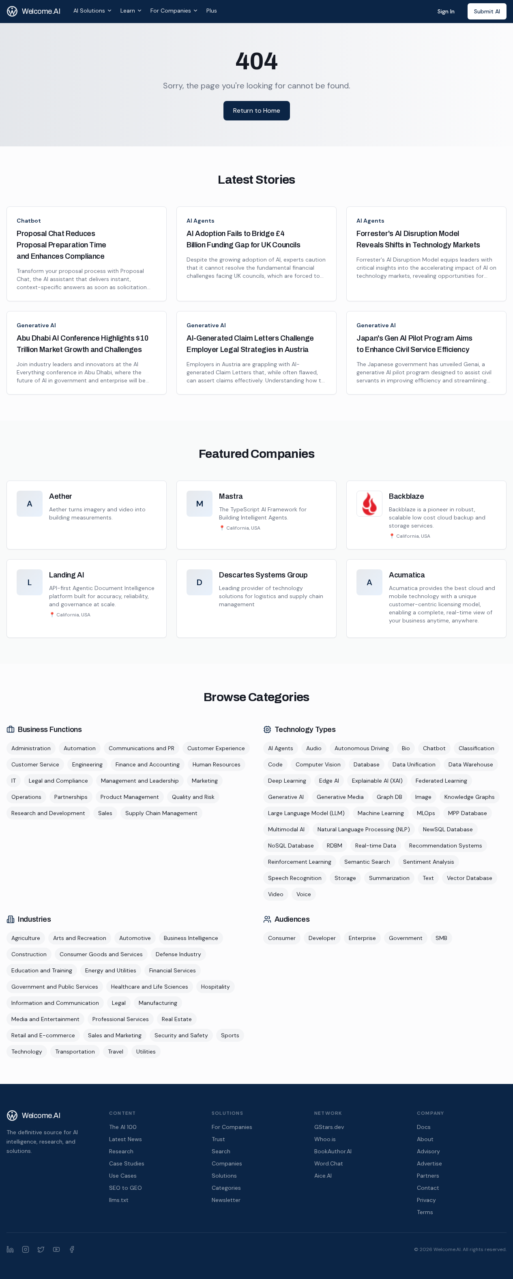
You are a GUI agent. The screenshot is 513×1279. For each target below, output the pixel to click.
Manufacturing (158, 1002)
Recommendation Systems (445, 845)
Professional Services (120, 1019)
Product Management (130, 796)
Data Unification (414, 764)
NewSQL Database (448, 829)
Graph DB (389, 796)
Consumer (282, 938)
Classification (476, 748)
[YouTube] (56, 1249)
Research (121, 1151)
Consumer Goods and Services (101, 954)
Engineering (87, 764)
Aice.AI (323, 1175)
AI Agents (201, 220)
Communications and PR (141, 748)
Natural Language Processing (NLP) (364, 829)
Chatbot (29, 220)
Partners (428, 1175)
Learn (127, 10)
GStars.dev (329, 1127)
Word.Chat (328, 1163)
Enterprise (362, 938)
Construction (29, 954)
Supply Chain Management (161, 813)
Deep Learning (287, 780)
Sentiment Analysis (428, 861)
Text (428, 878)
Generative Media (340, 796)
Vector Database (469, 878)
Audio (314, 748)
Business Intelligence (191, 938)
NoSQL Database (291, 845)
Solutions (224, 1175)
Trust (218, 1139)
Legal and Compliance (58, 780)
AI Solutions (89, 10)
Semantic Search (367, 861)
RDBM (334, 845)
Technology (26, 1051)
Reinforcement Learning (299, 861)
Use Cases (123, 1175)
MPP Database (467, 813)
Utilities (146, 1051)
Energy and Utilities (110, 970)
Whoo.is (325, 1139)
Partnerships (71, 796)
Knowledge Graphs (469, 796)
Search (221, 1151)
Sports (230, 1035)
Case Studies (126, 1163)
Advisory (428, 1151)
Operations (26, 796)
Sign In (446, 11)
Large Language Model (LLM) (306, 813)
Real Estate (177, 1019)
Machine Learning (381, 813)
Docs (424, 1127)
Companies (227, 1163)
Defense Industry (178, 954)
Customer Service (35, 764)
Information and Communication (55, 1002)
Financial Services (172, 970)
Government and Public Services (54, 986)
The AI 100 (123, 1127)
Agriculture (25, 938)
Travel (115, 1051)
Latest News (125, 1139)
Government (406, 938)
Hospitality (215, 986)
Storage (345, 878)
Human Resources (216, 764)
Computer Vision (318, 764)
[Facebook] (71, 1249)
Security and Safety (181, 1035)
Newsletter (226, 1200)
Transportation (75, 1051)
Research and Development (48, 813)
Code (275, 764)
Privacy (426, 1200)
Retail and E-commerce (43, 1035)
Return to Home (256, 110)
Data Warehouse (471, 764)
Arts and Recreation (79, 938)
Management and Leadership (140, 780)
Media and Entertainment (45, 1019)
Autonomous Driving (362, 748)
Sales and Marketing (115, 1035)
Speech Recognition (295, 878)
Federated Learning (441, 780)
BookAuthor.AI (333, 1151)
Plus (211, 10)
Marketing (205, 780)
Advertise (429, 1163)
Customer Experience (216, 748)
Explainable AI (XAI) (377, 780)
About (425, 1139)
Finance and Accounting (148, 764)
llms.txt (119, 1200)
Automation (80, 748)
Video (275, 894)
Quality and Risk (193, 796)
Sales (105, 813)
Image (423, 796)
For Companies (170, 10)
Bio (406, 748)
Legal (119, 1002)
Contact (428, 1187)
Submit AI (487, 11)
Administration (31, 748)
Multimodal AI (286, 829)
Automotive (135, 938)
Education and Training (41, 970)
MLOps (426, 813)
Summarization (389, 878)
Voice (303, 894)
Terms (425, 1212)
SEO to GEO (125, 1187)
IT (13, 780)
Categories (226, 1187)
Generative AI (36, 325)
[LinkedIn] (10, 1249)
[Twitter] (41, 1249)
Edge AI (329, 780)
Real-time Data (375, 845)
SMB (441, 938)
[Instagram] (25, 1249)
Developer (322, 938)
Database (367, 764)
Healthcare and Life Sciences (149, 986)
